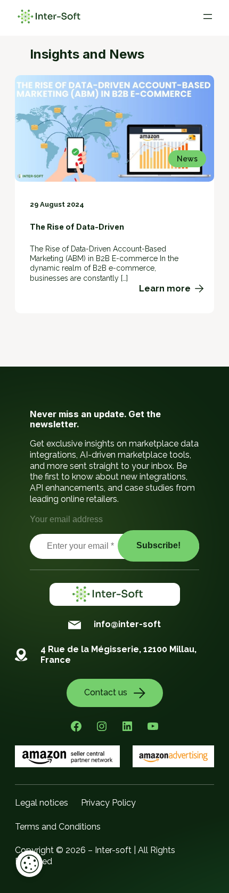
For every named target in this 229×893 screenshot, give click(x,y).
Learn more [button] (171, 289)
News (187, 159)
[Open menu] (207, 16)
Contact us (105, 692)
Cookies (29, 863)
